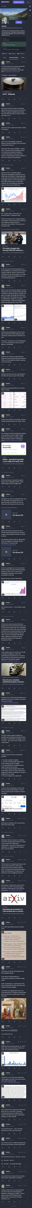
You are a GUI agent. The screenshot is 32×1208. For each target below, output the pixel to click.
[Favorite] (14, 99)
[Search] (30, 6)
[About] (30, 16)
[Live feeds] (30, 10)
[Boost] (9, 99)
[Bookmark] (20, 99)
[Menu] (24, 22)
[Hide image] (3, 189)
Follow (19, 22)
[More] (25, 99)
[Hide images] (3, 306)
